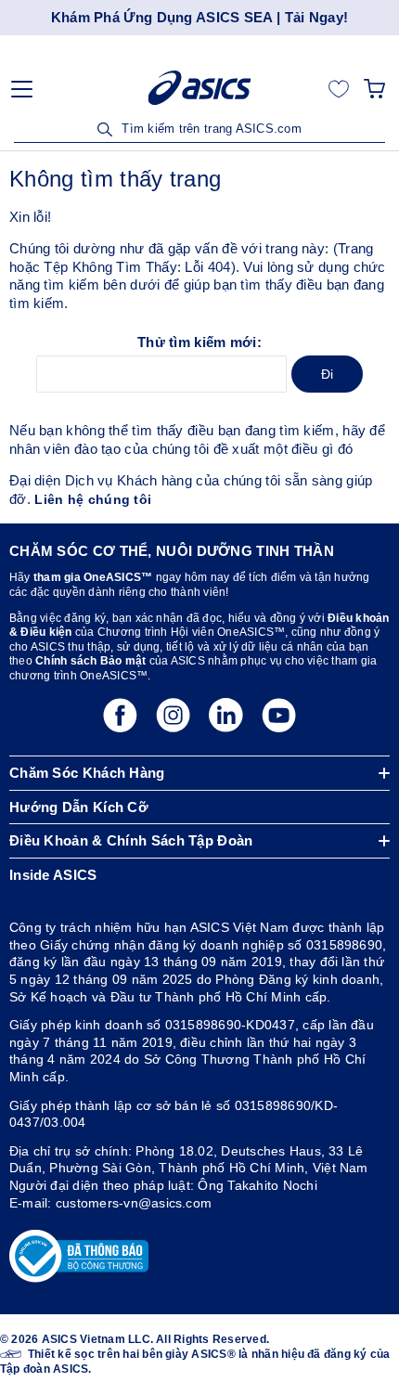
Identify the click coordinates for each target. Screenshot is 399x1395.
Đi (327, 374)
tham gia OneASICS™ (92, 577)
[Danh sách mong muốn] (338, 88)
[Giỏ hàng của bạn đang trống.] (374, 88)
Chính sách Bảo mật (90, 660)
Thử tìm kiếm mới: (199, 342)
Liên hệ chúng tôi (92, 499)
